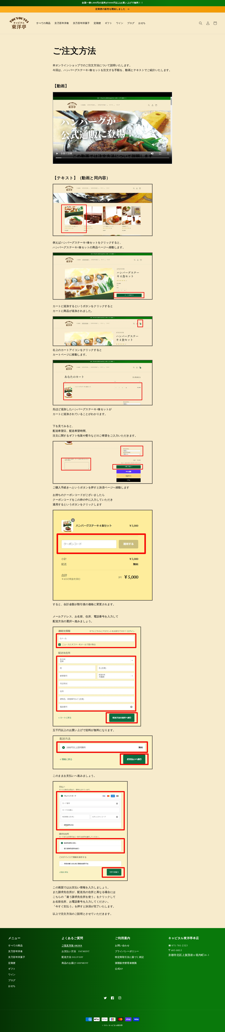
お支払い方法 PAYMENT (75, 951)
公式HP (119, 968)
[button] (200, 23)
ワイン (11, 974)
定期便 (11, 963)
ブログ (11, 980)
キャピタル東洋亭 (116, 1025)
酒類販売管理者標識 (126, 963)
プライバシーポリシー (127, 951)
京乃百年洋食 (15, 951)
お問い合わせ (122, 945)
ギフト (11, 968)
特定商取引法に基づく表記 (129, 957)
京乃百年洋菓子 (16, 957)
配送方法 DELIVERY (72, 957)
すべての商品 (15, 945)
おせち (11, 986)
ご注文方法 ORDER (72, 945)
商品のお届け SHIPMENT (75, 963)
